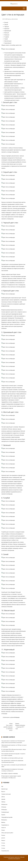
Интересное (4, 804)
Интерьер (3, 807)
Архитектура (4, 789)
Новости (3, 827)
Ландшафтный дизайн (6, 817)
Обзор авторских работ (7, 832)
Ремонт (3, 840)
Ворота (3, 791)
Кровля (3, 814)
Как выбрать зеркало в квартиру (9, 773)
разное (3, 838)
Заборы (3, 801)
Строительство (5, 850)
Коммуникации (5, 812)
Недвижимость (5, 825)
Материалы (4, 820)
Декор (3, 796)
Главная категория (6, 794)
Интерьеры (17, 717)
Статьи (3, 843)
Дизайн (3, 799)
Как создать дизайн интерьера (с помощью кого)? (8, 727)
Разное (3, 835)
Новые (3, 830)
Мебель (3, 822)
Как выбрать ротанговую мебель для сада (12, 758)
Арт (2, 786)
